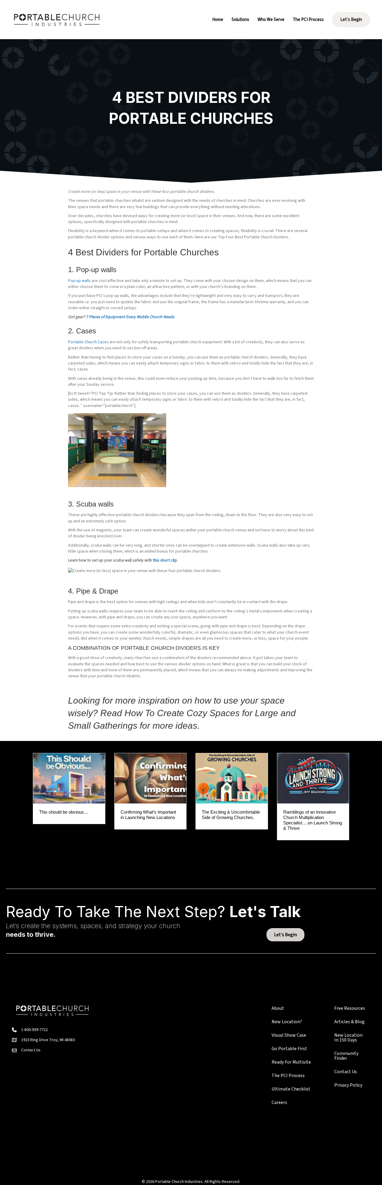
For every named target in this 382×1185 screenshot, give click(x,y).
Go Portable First (289, 1048)
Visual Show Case (289, 1035)
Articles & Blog (349, 1021)
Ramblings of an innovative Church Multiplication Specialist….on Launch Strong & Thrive (312, 820)
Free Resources (349, 1008)
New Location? (287, 1021)
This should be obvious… (63, 812)
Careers (279, 1102)
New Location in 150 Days (348, 1037)
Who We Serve (271, 19)
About (278, 1008)
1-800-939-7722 (34, 1030)
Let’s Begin (351, 19)
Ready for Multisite (291, 1062)
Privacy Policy (348, 1085)
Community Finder (346, 1056)
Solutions (240, 19)
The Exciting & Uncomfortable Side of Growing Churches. (231, 814)
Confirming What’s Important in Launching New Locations (148, 814)
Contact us (345, 1071)
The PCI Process (308, 19)
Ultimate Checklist (291, 1089)
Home (217, 19)
